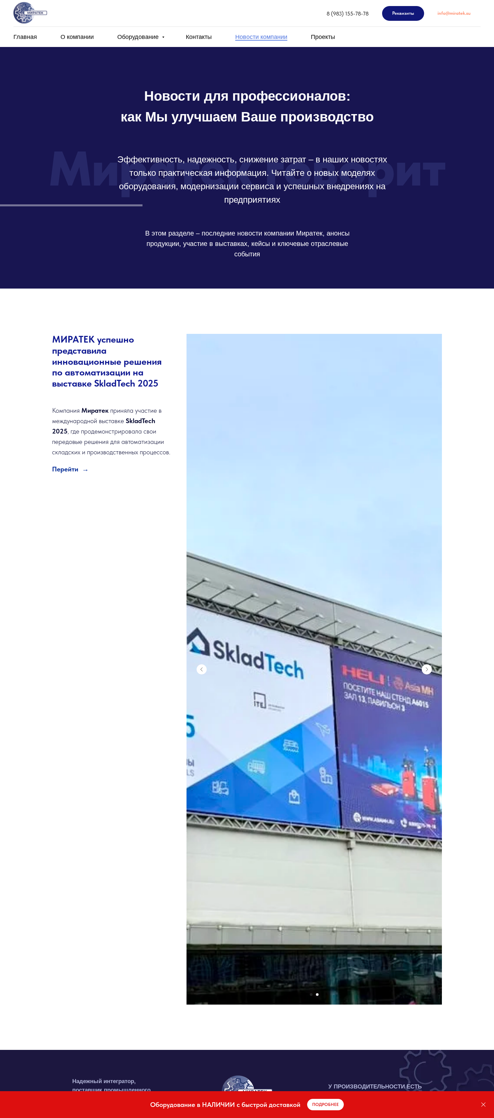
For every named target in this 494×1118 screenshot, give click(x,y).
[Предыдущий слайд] (202, 669)
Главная (25, 37)
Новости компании (261, 37)
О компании (77, 37)
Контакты (199, 37)
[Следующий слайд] (427, 669)
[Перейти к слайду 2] (317, 994)
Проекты (323, 37)
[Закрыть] (483, 1105)
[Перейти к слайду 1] (311, 994)
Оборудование (138, 37)
